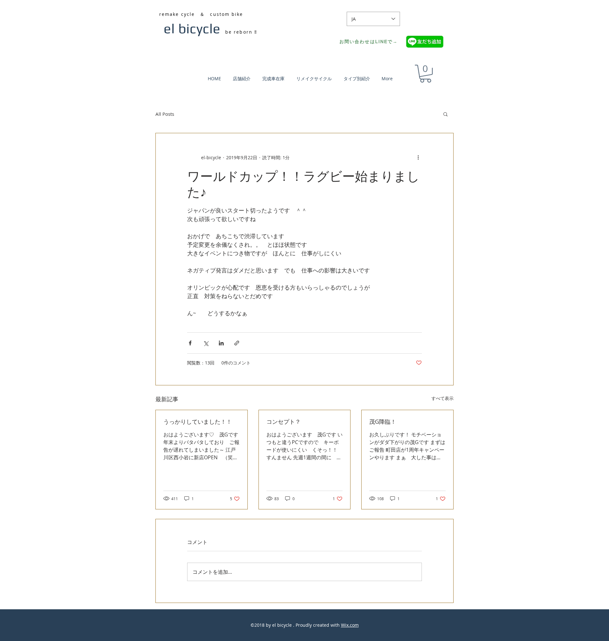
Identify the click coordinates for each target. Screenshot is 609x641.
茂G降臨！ (382, 421)
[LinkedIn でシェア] (221, 343)
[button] (425, 73)
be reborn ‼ (241, 32)
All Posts (164, 114)
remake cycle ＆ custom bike (201, 14)
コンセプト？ (283, 421)
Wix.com (350, 625)
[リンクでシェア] (237, 343)
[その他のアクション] (418, 157)
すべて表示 (442, 398)
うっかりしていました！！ (197, 421)
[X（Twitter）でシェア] (206, 343)
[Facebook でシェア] (190, 343)
